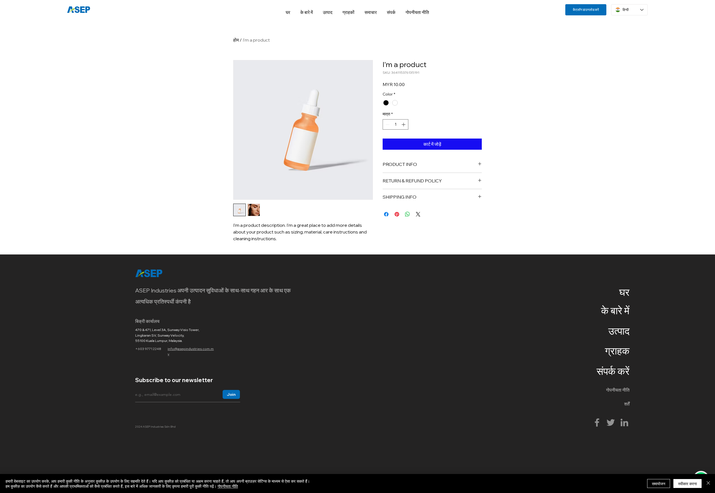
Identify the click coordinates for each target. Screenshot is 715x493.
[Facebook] (597, 422)
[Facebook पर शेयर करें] (386, 214)
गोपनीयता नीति (228, 486)
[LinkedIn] (624, 422)
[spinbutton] (395, 124)
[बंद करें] (708, 483)
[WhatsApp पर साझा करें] (407, 214)
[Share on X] (418, 214)
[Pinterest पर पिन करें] (397, 214)
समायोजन (658, 483)
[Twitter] (610, 422)
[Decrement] (386, 124)
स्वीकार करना (687, 483)
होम (236, 40)
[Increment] (404, 124)
